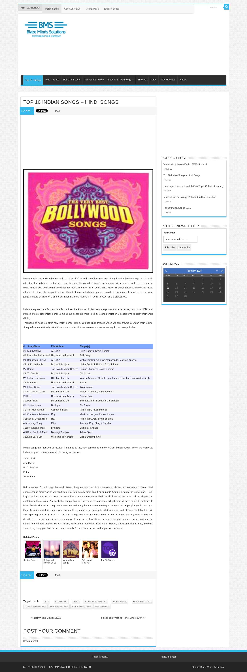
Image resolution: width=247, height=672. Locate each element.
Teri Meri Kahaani (36, 409)
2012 (46, 602)
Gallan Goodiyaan (36, 378)
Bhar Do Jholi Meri (37, 432)
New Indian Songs (68, 561)
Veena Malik (92, 8)
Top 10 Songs (107, 560)
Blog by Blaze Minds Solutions (208, 667)
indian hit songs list (96, 602)
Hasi (29, 396)
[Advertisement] (149, 46)
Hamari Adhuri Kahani (38, 355)
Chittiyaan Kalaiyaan (38, 414)
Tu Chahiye (33, 373)
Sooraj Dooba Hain (37, 418)
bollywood (61, 602)
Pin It (58, 111)
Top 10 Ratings (33, 80)
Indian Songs (52, 8)
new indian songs (59, 607)
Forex (153, 79)
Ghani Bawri (33, 387)
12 (168, 287)
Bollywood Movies (87, 561)
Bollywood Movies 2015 (47, 617)
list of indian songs (35, 607)
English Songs (111, 8)
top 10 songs (102, 607)
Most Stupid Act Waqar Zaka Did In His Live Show (189, 197)
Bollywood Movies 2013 (49, 561)
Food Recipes (52, 79)
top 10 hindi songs (81, 607)
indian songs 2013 (142, 602)
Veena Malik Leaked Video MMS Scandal (185, 164)
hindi (76, 602)
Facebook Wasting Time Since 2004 (121, 617)
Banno (30, 369)
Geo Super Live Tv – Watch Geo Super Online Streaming (193, 186)
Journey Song (34, 423)
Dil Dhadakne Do (36, 391)
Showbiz (142, 79)
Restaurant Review (94, 79)
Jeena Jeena (34, 405)
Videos (183, 79)
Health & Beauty (71, 79)
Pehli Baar (32, 400)
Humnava (32, 382)
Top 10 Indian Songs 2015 (177, 208)
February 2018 (194, 270)
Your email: (169, 232)
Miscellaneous (167, 79)
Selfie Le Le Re (35, 364)
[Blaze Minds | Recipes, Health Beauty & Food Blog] (46, 30)
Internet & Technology (120, 79)
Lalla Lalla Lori (34, 436)
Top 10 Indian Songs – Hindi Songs (181, 175)
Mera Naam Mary (36, 427)
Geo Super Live (72, 8)
